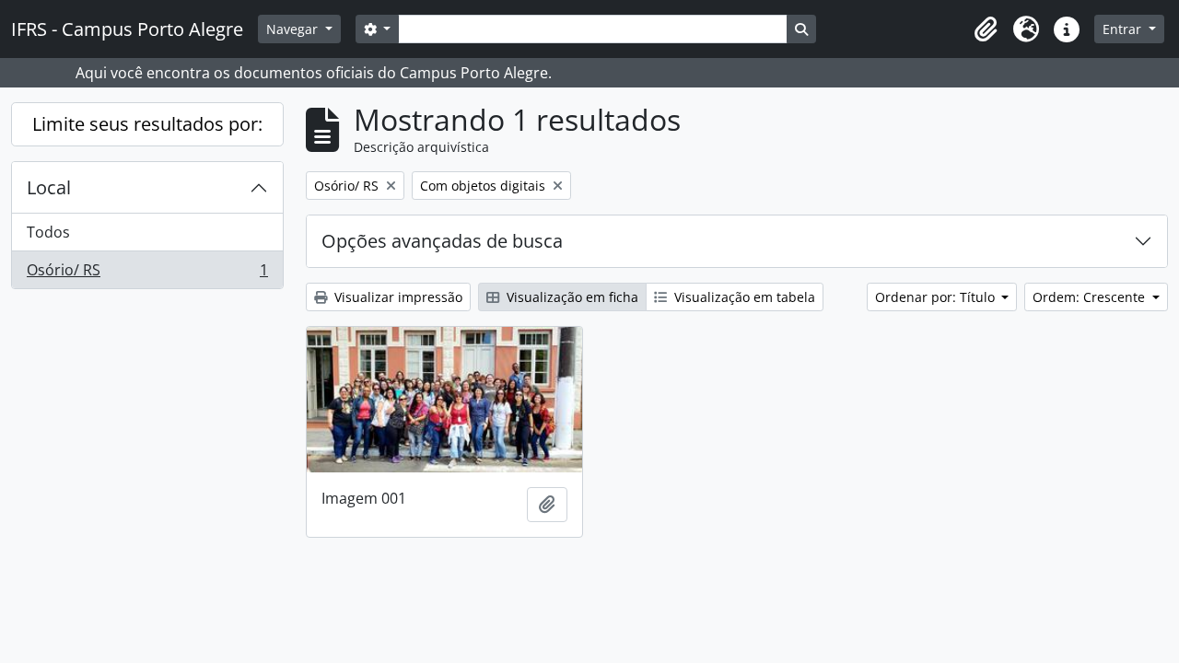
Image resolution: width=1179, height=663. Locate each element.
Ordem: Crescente (1091, 297)
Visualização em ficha (570, 297)
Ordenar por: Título (936, 297)
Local (49, 187)
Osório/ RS (147, 274)
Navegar (293, 29)
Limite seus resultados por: (147, 123)
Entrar (1124, 29)
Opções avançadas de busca (442, 240)
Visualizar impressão (396, 297)
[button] (985, 29)
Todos (48, 232)
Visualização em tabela (743, 297)
